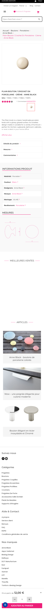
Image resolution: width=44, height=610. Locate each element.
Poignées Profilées (9, 486)
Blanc (14, 182)
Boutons (5, 476)
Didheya (5, 558)
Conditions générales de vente (15, 534)
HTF (3, 575)
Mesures (6, 149)
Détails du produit (11, 144)
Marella (5, 578)
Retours (5, 524)
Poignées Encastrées (10, 483)
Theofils (5, 582)
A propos (5, 517)
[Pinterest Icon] (3, 459)
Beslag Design (7, 554)
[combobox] (22, 19)
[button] (23, 5)
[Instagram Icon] (6, 459)
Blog (31, 6)
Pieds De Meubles (9, 500)
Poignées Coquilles (10, 479)
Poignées (5, 473)
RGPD (4, 531)
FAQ (3, 527)
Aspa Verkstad (8, 551)
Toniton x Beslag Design (12, 585)
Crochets (6, 490)
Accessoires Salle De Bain (12, 497)
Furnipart (5, 568)
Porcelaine (20, 205)
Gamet (5, 571)
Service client (7, 520)
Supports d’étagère (10, 503)
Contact (37, 6)
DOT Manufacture (9, 561)
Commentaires (9, 155)
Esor (3, 565)
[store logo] (22, 12)
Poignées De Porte (9, 493)
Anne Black (16, 194)
